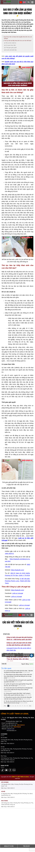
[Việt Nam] (20, 2)
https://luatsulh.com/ (17, 570)
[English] (24, 2)
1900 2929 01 (9, 553)
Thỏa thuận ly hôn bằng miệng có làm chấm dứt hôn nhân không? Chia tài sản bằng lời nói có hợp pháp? (18, 676)
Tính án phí (26, 846)
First (5, 705)
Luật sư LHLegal (17, 593)
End (30, 705)
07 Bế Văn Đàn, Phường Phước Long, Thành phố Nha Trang (17, 581)
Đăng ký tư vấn (9, 846)
